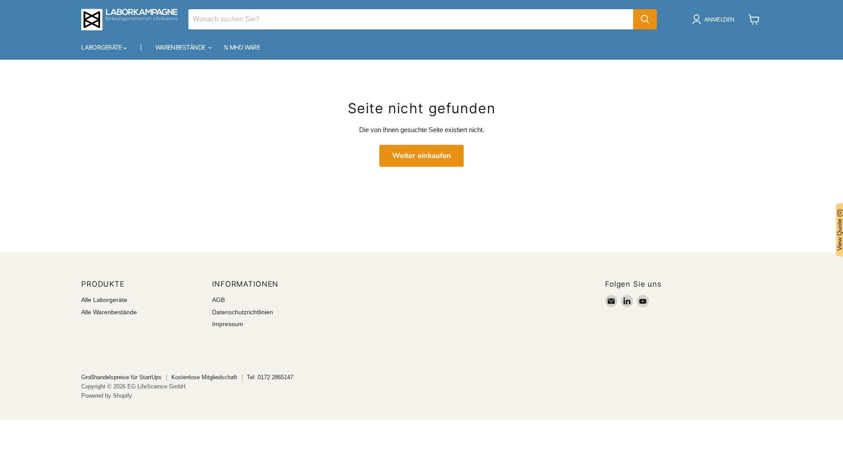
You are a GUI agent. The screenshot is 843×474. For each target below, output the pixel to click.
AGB (218, 299)
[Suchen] (645, 19)
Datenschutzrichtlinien (242, 312)
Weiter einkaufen (421, 156)
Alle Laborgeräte (104, 299)
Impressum (227, 323)
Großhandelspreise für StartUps (121, 377)
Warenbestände (181, 47)
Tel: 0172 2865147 (270, 377)
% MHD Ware (241, 47)
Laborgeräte (102, 47)
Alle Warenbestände (109, 312)
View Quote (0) (839, 230)
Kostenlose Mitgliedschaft (204, 377)
